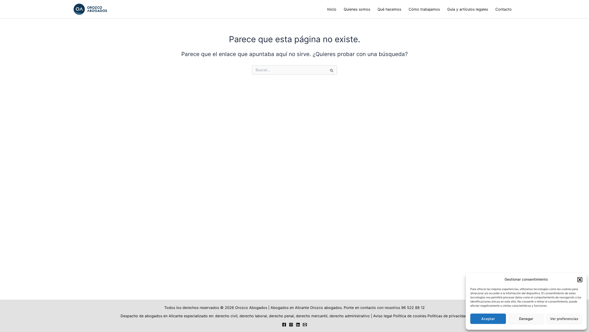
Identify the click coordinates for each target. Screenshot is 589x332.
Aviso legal (382, 316)
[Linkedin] (298, 325)
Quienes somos (357, 9)
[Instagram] (291, 325)
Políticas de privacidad (447, 316)
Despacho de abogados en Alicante (152, 316)
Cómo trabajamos (424, 9)
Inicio (331, 9)
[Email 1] (305, 325)
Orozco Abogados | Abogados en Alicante (272, 307)
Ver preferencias (564, 319)
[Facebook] (284, 325)
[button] (579, 279)
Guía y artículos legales (467, 9)
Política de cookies (409, 316)
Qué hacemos (389, 9)
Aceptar (488, 319)
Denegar (526, 319)
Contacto (503, 9)
